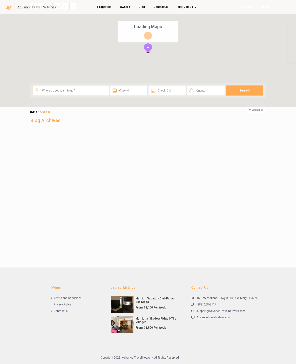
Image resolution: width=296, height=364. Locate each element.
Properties (104, 6)
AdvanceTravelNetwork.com (215, 317)
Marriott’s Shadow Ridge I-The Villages (156, 320)
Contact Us (161, 6)
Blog (142, 6)
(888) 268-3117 (186, 6)
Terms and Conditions (68, 298)
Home (33, 111)
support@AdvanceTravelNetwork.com (221, 311)
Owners (125, 6)
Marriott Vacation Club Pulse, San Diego (155, 300)
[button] (148, 48)
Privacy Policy (62, 304)
